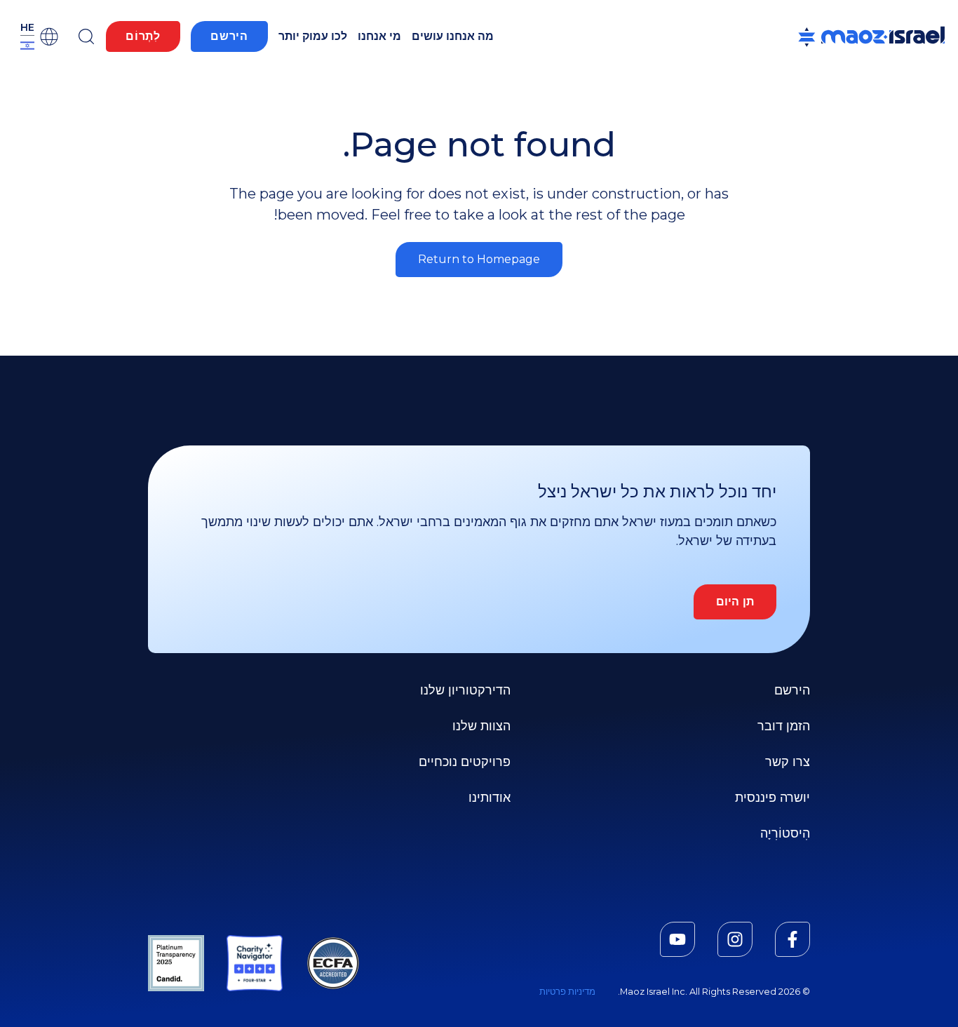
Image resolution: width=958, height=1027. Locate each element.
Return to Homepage (479, 259)
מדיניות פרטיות (567, 991)
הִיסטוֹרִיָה (785, 833)
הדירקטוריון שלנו (465, 690)
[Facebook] (792, 939)
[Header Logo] (871, 36)
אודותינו (489, 797)
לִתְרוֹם (143, 36)
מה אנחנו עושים (453, 36)
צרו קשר (787, 762)
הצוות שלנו (481, 726)
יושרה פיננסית (772, 797)
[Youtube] (677, 939)
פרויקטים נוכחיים (465, 762)
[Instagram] (735, 939)
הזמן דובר (783, 726)
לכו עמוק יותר (312, 36)
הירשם (229, 36)
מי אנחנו (379, 36)
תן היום (735, 601)
